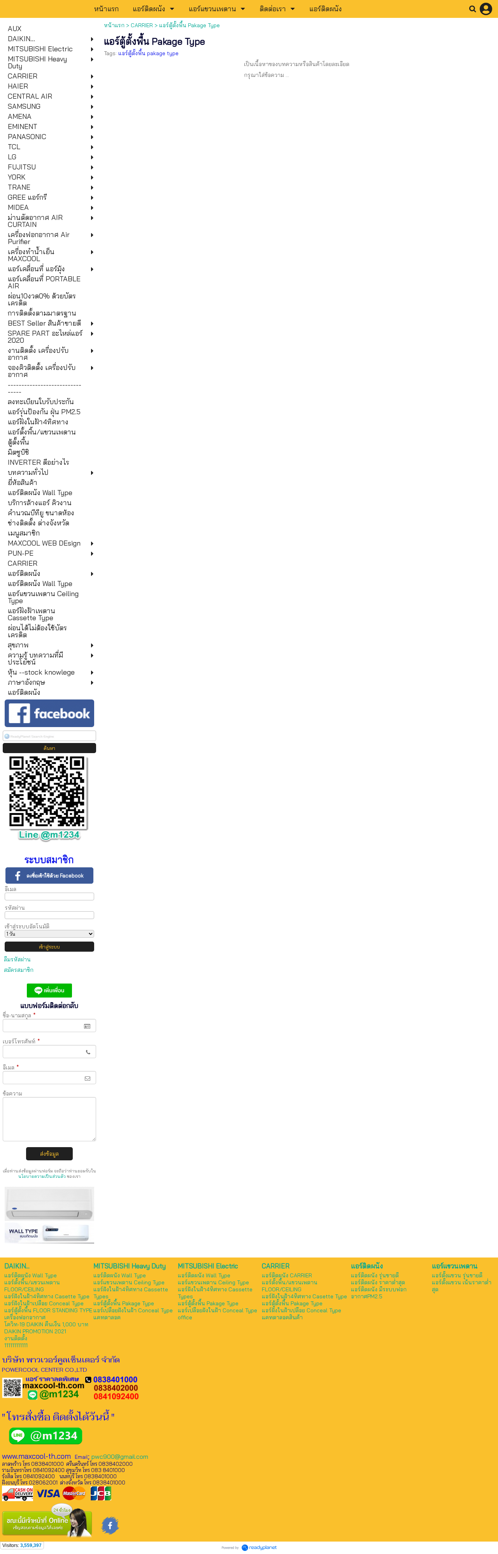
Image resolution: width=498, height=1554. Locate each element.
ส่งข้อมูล (49, 1153)
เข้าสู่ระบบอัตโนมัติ (27, 926)
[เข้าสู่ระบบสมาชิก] (486, 9)
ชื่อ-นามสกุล (19, 1015)
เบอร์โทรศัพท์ (21, 1041)
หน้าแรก (114, 25)
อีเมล (10, 889)
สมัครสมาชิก (18, 969)
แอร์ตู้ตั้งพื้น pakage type (148, 53)
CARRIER (142, 25)
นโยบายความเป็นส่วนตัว (42, 1176)
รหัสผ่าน (15, 907)
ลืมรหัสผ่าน (17, 959)
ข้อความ (12, 1093)
